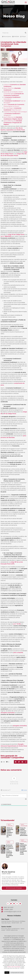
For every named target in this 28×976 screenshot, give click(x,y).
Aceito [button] (6, 972)
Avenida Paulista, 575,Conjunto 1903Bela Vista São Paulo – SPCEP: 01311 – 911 (13, 922)
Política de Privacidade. (13, 966)
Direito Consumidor (23, 841)
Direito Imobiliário (10, 825)
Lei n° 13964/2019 (6, 236)
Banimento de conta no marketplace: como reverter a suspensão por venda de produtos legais (9, 851)
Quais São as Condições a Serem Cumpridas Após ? (14, 93)
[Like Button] (7, 762)
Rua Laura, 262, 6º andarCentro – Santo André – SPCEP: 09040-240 (12, 929)
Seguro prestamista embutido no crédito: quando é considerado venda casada (23, 849)
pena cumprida (18, 652)
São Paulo (5, 919)
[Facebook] (14, 903)
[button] (15, 762)
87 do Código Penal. (9, 413)
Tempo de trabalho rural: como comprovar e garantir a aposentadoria (24, 831)
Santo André (6, 927)
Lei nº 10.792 (17, 624)
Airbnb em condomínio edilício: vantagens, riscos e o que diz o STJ (10, 832)
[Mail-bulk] (11, 903)
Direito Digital (8, 842)
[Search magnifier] (25, 33)
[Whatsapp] (8, 903)
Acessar (25, 790)
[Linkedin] (20, 903)
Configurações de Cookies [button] (17, 972)
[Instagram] (17, 903)
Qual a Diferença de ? (13, 122)
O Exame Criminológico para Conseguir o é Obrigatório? (15, 113)
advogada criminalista (20, 725)
